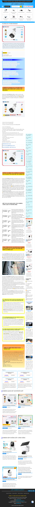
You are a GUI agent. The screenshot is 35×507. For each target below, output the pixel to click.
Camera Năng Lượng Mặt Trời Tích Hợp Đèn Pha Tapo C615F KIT (25, 456)
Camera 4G (20, 1)
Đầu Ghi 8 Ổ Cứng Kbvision (28, 145)
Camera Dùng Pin (28, 1)
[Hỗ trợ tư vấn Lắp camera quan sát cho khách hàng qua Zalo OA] (32, 502)
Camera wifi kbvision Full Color (29, 187)
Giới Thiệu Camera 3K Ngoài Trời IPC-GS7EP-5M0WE (29, 327)
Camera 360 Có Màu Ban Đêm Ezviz (29, 202)
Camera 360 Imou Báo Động (29, 213)
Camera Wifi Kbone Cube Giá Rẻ (6, 74)
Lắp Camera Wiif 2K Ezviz (28, 184)
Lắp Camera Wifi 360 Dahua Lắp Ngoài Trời (29, 178)
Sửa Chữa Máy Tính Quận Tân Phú (29, 359)
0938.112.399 (31, 490)
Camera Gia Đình (14, 493)
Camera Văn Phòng (8, 493)
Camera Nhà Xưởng (26, 493)
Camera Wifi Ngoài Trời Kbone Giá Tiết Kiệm (29, 190)
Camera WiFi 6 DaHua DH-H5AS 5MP (24, 472)
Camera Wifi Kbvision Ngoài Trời (28, 154)
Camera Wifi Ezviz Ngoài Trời (29, 196)
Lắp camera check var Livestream (7, 63)
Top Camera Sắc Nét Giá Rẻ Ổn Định (7, 62)
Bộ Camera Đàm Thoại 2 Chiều (16, 82)
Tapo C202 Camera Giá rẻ (7, 451)
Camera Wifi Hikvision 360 (29, 193)
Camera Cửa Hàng (20, 493)
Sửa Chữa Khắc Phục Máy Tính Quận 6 (29, 343)
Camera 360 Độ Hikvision (28, 216)
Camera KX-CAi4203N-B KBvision (24, 426)
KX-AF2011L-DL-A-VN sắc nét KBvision (10, 23)
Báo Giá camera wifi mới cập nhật (6, 66)
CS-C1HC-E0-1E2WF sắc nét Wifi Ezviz (29, 240)
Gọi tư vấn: (28, 6)
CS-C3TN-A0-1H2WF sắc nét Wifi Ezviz (29, 269)
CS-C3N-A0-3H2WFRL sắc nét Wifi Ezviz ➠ (29, 255)
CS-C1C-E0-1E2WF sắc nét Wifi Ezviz (29, 226)
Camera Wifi (9, 1)
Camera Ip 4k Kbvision (29, 140)
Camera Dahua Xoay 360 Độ (29, 207)
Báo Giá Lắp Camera (14, 62)
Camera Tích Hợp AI (29, 295)
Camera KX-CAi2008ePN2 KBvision (24, 405)
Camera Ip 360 (28, 204)
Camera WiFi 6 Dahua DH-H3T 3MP (9, 479)
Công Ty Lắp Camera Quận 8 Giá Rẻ (17, 505)
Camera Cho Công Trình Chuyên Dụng (29, 171)
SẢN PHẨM (7, 6)
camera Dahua (29, 283)
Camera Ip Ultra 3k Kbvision (28, 138)
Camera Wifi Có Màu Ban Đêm (29, 199)
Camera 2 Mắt (16, 1)
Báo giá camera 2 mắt (13, 66)
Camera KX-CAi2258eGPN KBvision (9, 426)
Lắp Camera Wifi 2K (13, 71)
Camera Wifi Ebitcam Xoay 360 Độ (7, 71)
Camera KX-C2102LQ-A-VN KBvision (9, 405)
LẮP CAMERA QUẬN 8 (17, 4)
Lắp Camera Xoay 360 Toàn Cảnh (29, 210)
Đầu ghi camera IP (29, 299)
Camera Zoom (24, 1)
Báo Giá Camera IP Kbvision (13, 65)
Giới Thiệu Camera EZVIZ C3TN (29, 311)
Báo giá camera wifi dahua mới (6, 65)
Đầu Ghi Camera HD (29, 298)
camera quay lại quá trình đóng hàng (15, 63)
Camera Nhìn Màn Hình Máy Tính (29, 175)
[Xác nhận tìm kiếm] (21, 6)
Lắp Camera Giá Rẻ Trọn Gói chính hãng (7, 82)
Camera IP (12, 1)
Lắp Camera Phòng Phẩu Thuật (29, 166)
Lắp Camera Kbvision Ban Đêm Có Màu (28, 135)
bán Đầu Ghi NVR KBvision (28, 148)
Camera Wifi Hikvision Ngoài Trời (14, 74)
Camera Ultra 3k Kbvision (29, 142)
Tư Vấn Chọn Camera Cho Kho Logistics (29, 161)
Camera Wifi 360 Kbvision (28, 181)
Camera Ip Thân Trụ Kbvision (28, 151)
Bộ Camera (5, 1)
